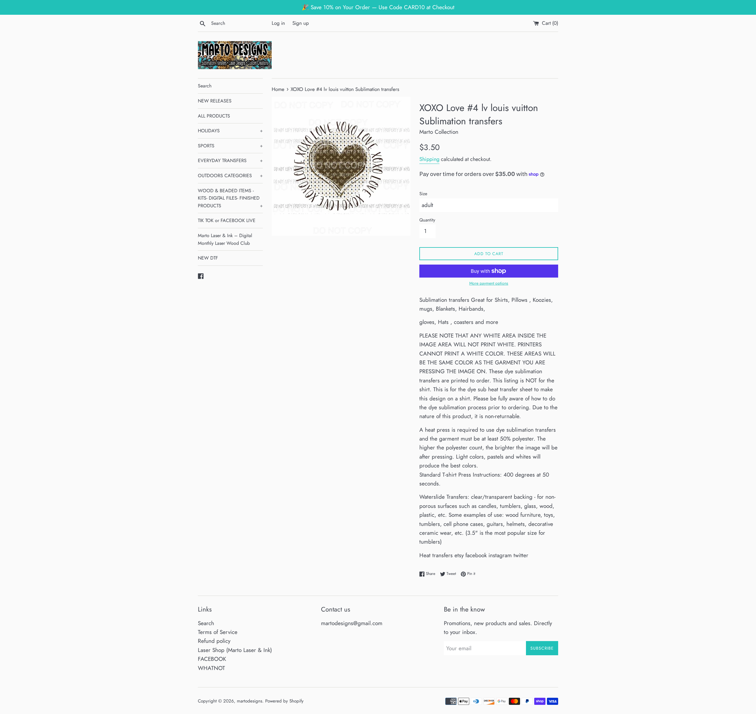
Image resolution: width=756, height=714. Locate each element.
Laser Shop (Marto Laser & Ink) (235, 650)
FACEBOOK (212, 659)
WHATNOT (211, 668)
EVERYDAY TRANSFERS (230, 160)
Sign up (300, 23)
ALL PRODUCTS (214, 116)
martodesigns (249, 701)
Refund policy (214, 641)
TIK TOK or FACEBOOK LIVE (226, 220)
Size (423, 193)
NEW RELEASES (215, 100)
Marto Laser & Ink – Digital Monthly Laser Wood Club (225, 239)
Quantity (427, 220)
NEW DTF (208, 258)
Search (204, 85)
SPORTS (230, 145)
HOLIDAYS (230, 130)
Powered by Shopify (284, 701)
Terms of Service (217, 632)
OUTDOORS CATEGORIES (230, 175)
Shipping (429, 159)
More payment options (488, 283)
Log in (278, 23)
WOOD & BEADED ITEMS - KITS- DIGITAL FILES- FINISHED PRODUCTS (230, 198)
